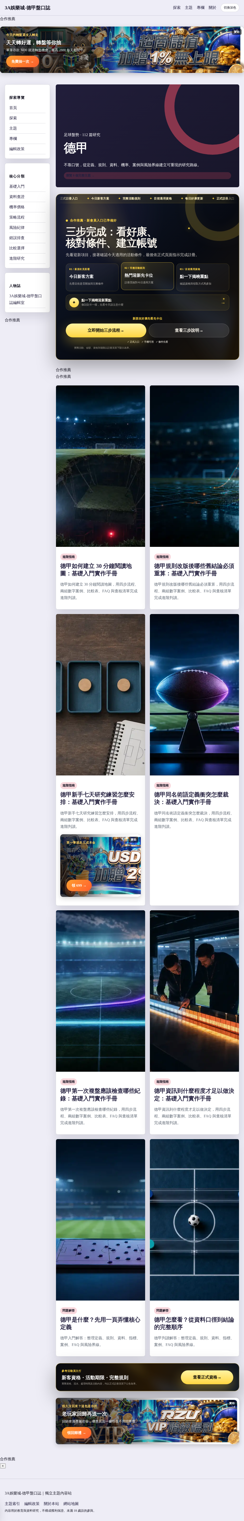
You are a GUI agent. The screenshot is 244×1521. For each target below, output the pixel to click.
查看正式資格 (207, 1377)
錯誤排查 (17, 238)
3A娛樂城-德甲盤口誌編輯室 (25, 299)
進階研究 (17, 258)
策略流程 (17, 217)
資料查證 (17, 197)
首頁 (13, 108)
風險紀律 (17, 227)
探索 (177, 7)
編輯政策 (17, 149)
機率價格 (17, 207)
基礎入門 (17, 186)
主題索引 (12, 1504)
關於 (212, 7)
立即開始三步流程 (106, 330)
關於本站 (51, 1504)
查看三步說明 (189, 330)
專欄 (200, 7)
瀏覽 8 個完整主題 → (80, 175)
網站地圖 (71, 1504)
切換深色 (230, 7)
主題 (189, 7)
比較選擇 (17, 248)
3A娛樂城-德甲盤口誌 (27, 7)
